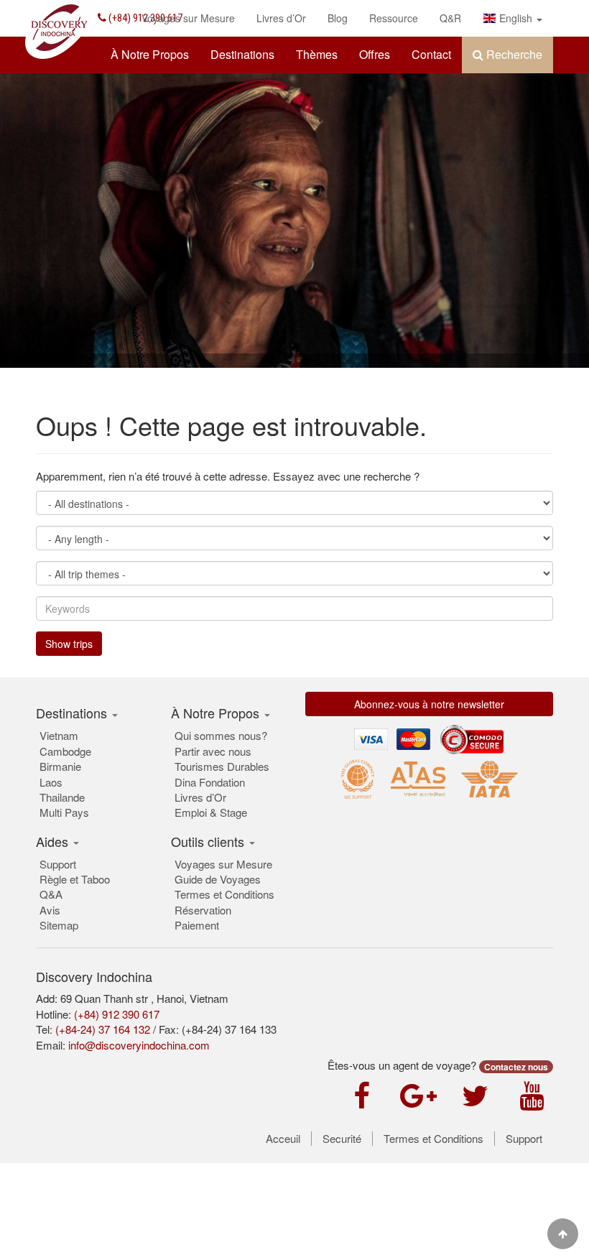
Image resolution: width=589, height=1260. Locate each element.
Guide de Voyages (218, 878)
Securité (342, 1138)
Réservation (203, 909)
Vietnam (59, 735)
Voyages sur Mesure (188, 18)
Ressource (393, 18)
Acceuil (283, 1138)
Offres (374, 54)
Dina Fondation (210, 781)
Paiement (197, 924)
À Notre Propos (150, 54)
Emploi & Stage (211, 812)
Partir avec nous (213, 751)
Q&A (51, 894)
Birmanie (60, 766)
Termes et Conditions (224, 894)
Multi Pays (64, 812)
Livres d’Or (281, 18)
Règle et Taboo (75, 878)
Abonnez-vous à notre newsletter (429, 704)
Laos (51, 781)
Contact (431, 54)
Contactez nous (516, 1066)
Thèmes (317, 54)
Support (58, 863)
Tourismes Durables (222, 766)
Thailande (62, 797)
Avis (50, 909)
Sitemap (59, 924)
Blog (338, 18)
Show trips (69, 643)
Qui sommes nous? (221, 735)
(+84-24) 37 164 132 (102, 1029)
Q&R (450, 18)
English (515, 18)
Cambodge (65, 751)
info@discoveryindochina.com (139, 1044)
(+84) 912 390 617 (116, 1014)
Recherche (512, 54)
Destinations (242, 54)
